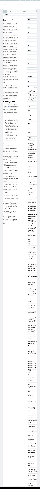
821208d (4, 21)
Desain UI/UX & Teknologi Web (31, 165)
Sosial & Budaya (29, 422)
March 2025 (29, 128)
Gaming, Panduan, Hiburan (31, 220)
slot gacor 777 (29, 58)
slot (28, 32)
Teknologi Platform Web (30, 462)
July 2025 (29, 123)
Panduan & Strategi (30, 300)
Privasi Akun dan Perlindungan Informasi (32, 379)
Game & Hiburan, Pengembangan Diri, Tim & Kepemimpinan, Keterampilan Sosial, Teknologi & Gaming (32, 191)
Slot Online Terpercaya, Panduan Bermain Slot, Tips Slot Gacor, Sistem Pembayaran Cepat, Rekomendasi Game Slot (32, 402)
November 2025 (29, 118)
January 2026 (29, 115)
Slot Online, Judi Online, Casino (31, 407)
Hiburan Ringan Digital (30, 225)
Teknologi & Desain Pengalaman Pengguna (32, 431)
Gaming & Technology (30, 211)
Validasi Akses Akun (30, 483)
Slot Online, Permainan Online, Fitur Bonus (32, 419)
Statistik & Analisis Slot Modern (31, 426)
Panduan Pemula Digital (30, 329)
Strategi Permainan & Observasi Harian (32, 427)
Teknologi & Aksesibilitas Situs (31, 430)
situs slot (29, 387)
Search (28, 86)
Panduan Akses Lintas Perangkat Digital (32, 311)
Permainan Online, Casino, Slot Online (32, 369)
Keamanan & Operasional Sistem (31, 247)
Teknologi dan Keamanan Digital (31, 452)
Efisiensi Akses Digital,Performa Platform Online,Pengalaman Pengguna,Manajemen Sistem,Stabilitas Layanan (32, 177)
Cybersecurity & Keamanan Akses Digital (32, 161)
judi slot (29, 239)
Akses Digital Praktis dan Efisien (31, 140)
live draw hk (29, 50)
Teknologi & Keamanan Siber (31, 440)
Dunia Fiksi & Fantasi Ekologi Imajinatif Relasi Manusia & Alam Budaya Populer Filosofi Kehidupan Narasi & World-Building (32, 167)
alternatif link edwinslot (30, 143)
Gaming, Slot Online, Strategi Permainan (32, 221)
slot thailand (29, 55)
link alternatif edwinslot (30, 284)
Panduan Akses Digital (30, 308)
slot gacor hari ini (30, 396)
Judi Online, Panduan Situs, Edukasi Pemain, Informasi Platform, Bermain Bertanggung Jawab (32, 236)
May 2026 (29, 110)
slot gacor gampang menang (31, 395)
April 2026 (29, 111)
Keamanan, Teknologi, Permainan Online (32, 264)
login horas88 (29, 288)
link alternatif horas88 (30, 285)
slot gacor (29, 27)
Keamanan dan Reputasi (30, 258)
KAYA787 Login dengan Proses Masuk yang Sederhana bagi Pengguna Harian (21, 10)
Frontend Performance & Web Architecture (32, 184)
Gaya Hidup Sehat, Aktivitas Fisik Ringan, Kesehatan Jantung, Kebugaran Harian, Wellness (32, 224)
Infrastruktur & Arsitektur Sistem (31, 231)
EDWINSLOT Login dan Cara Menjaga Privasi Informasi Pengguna (27, 0)
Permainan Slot (29, 370)
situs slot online (29, 391)
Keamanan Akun (29, 251)
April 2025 (29, 127)
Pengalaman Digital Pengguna (31, 351)
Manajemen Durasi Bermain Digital (31, 291)
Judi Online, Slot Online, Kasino (31, 238)
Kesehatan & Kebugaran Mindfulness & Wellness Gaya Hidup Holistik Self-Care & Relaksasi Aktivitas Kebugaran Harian (32, 266)
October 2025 (29, 119)
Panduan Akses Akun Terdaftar (31, 307)
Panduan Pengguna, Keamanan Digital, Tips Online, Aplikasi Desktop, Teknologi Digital (32, 337)
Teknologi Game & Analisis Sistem (31, 456)
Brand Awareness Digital (30, 155)
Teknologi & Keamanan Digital (31, 439)
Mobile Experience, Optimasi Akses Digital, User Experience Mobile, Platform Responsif (32, 294)
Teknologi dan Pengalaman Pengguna (32, 453)
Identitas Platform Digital (30, 230)
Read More (4, 99)
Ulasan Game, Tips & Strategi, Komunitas (32, 479)
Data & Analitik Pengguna (30, 162)
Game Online (29, 194)
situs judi (29, 384)
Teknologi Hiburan (30, 457)
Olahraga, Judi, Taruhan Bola (31, 295)
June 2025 (29, 124)
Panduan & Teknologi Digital (31, 301)
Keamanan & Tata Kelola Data (31, 248)
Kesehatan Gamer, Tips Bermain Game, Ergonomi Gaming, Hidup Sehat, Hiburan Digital (32, 271)
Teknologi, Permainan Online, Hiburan (32, 469)
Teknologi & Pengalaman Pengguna (31, 446)
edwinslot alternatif (30, 172)
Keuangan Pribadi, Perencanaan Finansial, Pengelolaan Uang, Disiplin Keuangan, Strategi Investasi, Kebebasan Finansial (32, 277)
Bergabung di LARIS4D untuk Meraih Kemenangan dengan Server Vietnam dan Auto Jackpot (10, 19)
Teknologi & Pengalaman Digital (31, 445)
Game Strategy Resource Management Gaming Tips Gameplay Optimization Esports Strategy (32, 203)
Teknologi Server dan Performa (31, 463)
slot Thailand (7, 106)
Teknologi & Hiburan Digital (31, 435)
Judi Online (29, 234)
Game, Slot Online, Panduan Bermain (32, 210)
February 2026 (29, 114)
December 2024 (29, 132)
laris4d (12, 32)
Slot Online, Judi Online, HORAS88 (31, 408)
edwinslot (29, 171)
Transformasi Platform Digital (31, 478)
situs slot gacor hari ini (30, 76)
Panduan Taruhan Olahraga (31, 346)
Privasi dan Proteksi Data (30, 380)
